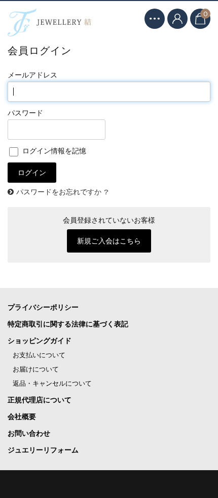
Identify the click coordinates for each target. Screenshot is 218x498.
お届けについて (36, 369)
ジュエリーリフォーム (43, 450)
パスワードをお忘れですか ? (62, 192)
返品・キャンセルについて (52, 383)
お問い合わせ (29, 433)
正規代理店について (39, 400)
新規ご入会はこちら (109, 241)
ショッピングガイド (39, 341)
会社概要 (22, 416)
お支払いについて (39, 355)
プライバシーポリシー (43, 307)
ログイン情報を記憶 (53, 151)
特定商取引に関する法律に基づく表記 (68, 324)
